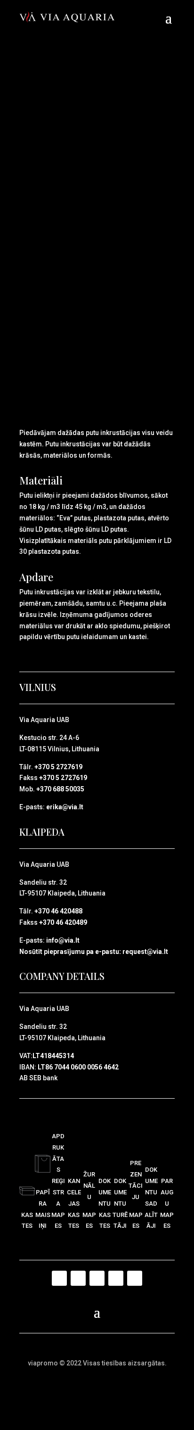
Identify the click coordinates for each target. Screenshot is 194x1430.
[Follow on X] (78, 1278)
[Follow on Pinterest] (97, 1278)
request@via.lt (145, 951)
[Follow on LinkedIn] (134, 1278)
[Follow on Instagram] (115, 1278)
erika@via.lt (64, 807)
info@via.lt (63, 940)
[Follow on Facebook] (59, 1278)
